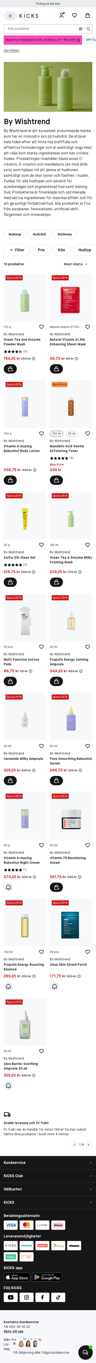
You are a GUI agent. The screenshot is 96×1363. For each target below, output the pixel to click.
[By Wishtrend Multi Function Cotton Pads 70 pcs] (25, 639)
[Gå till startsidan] (29, 15)
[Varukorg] (87, 15)
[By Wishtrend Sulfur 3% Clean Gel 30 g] (25, 539)
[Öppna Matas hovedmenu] (10, 15)
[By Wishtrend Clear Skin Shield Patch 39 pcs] (71, 944)
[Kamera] (80, 29)
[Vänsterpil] (74, 1145)
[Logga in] (61, 15)
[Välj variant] (56, 480)
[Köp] (10, 369)
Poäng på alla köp (48, 4)
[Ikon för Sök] (88, 29)
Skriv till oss (13, 1331)
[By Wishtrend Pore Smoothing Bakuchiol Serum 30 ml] (71, 739)
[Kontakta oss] (85, 1352)
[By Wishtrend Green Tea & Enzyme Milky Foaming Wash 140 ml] (71, 539)
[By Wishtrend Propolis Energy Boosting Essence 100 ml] (25, 944)
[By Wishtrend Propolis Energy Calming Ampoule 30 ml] (71, 639)
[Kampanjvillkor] (33, 358)
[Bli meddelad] (8, 887)
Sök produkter (18, 29)
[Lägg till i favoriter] (41, 327)
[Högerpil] (88, 1145)
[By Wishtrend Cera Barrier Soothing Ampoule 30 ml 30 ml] (25, 1044)
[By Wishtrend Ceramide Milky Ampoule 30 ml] (25, 739)
